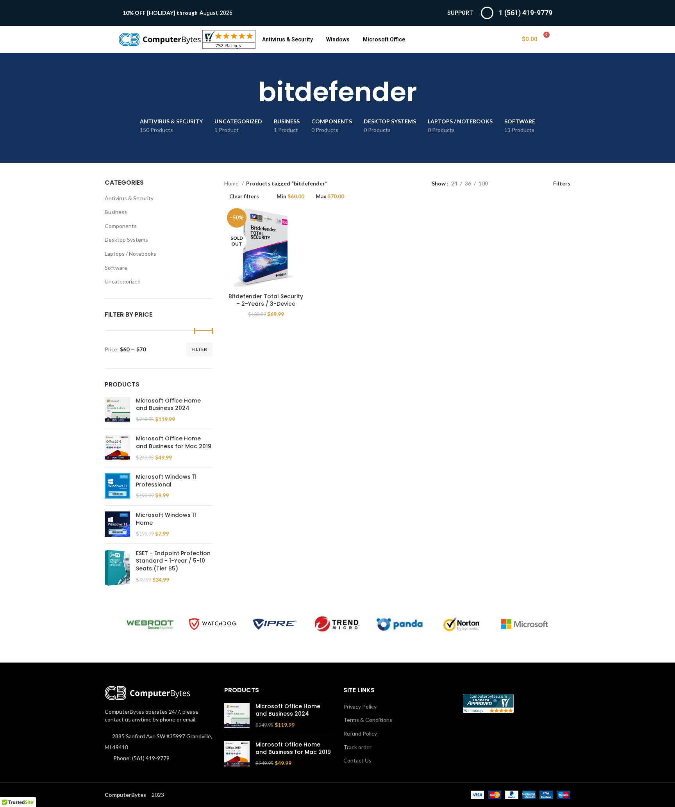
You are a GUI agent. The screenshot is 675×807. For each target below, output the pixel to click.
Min (290, 196)
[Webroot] (150, 624)
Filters (561, 183)
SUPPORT (460, 13)
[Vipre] (275, 624)
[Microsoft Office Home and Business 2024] (117, 410)
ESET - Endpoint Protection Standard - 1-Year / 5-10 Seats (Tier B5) (173, 561)
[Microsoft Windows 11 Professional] (117, 486)
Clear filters (244, 196)
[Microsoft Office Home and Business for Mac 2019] (117, 448)
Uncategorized (123, 281)
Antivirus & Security (287, 39)
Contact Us (357, 760)
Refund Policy (360, 733)
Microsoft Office (384, 39)
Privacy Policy (360, 706)
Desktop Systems (126, 239)
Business (116, 211)
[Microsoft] (524, 624)
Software (116, 267)
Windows (338, 39)
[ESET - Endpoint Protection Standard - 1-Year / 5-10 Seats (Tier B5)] (117, 568)
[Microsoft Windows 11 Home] (117, 524)
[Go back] (248, 92)
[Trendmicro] (337, 624)
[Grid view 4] (530, 183)
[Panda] (399, 624)
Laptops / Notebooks (130, 253)
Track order (357, 747)
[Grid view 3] (518, 183)
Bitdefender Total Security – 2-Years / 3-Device (266, 300)
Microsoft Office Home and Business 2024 (168, 404)
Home (232, 183)
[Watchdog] (212, 624)
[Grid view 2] (506, 183)
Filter (199, 349)
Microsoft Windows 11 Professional (166, 480)
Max (330, 196)
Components (121, 226)
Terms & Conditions (367, 719)
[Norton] (462, 624)
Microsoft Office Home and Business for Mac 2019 (173, 442)
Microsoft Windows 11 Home (166, 519)
